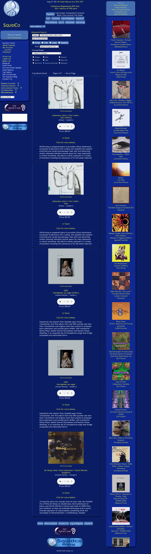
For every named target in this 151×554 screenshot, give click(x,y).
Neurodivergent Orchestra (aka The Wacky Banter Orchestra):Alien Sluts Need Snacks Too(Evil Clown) (121, 355)
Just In (61, 22)
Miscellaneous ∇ (9, 92)
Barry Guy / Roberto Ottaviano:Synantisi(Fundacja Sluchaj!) (121, 440)
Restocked (70, 22)
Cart (48, 18)
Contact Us (7, 79)
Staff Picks (7, 65)
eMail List (6, 61)
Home (40, 523)
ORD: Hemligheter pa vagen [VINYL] (66, 291)
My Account (8, 47)
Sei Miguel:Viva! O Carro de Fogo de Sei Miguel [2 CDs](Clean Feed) (121, 73)
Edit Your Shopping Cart (14, 37)
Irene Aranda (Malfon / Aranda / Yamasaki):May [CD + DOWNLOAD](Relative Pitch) (121, 529)
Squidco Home (8, 43)
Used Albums (8, 70)
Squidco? (80, 18)
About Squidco (9, 45)
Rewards (6, 63)
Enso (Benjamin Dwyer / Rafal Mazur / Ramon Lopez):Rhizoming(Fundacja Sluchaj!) (121, 467)
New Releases (51, 22)
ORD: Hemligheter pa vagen (66, 383)
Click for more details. (65, 142)
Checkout (7, 52)
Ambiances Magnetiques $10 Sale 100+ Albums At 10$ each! (65, 7)
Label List (7, 59)
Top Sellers (7, 72)
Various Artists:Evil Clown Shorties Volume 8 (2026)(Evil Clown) (121, 413)
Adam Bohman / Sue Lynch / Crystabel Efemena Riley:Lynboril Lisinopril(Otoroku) (121, 294)
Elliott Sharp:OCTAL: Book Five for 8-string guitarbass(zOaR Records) (120, 325)
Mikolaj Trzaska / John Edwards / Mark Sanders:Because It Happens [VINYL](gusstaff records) (121, 236)
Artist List (7, 56)
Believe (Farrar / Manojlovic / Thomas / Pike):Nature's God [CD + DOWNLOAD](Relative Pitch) (121, 498)
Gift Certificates (9, 74)
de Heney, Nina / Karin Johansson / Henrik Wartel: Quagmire (65, 471)
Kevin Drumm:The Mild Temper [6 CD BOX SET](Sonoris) (121, 207)
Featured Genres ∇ (10, 86)
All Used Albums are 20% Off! (70, 2)
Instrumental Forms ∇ (11, 88)
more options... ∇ (37, 26)
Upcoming (80, 22)
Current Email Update (11, 68)
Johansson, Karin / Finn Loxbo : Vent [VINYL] (66, 116)
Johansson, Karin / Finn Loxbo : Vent (66, 202)
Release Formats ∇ (10, 83)
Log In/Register (67, 18)
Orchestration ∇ (9, 90)
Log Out (7, 50)
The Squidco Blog (9, 77)
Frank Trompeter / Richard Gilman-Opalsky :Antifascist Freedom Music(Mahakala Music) (121, 43)
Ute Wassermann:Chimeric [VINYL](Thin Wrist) (121, 266)
